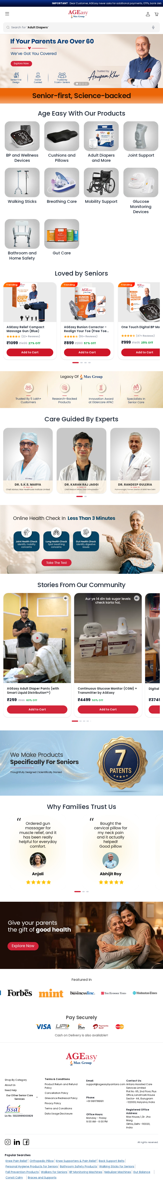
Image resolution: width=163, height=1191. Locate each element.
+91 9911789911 (95, 1101)
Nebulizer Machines (117, 1172)
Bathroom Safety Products (78, 1166)
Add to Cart (30, 352)
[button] (77, 84)
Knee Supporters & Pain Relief (76, 1161)
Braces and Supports (42, 1178)
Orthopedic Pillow (42, 1161)
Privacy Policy (53, 1103)
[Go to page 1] (75, 362)
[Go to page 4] (89, 362)
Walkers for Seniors (54, 1172)
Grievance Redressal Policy (61, 1098)
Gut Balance (141, 1172)
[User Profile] (148, 14)
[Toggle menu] (7, 14)
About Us (10, 1085)
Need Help (11, 1090)
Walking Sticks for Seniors (116, 1166)
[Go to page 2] (81, 362)
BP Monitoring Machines (85, 1172)
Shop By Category (16, 1080)
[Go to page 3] (85, 362)
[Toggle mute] (66, 598)
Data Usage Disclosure (58, 1113)
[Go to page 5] (90, 721)
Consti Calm (14, 1178)
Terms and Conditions (58, 1108)
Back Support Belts (111, 1161)
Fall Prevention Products (22, 1172)
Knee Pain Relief (16, 1161)
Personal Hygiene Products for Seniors (32, 1166)
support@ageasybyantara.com (105, 1084)
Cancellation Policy (56, 1093)
